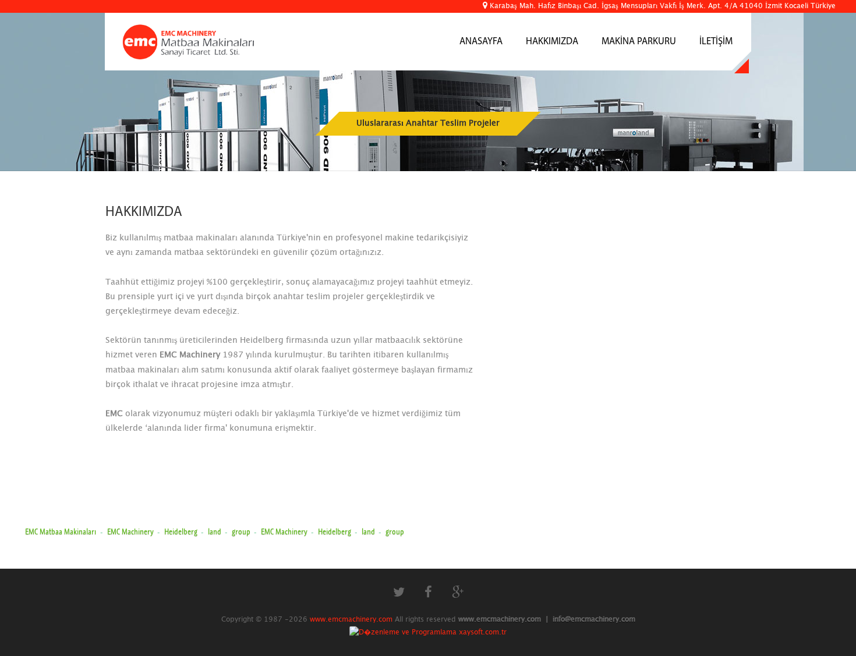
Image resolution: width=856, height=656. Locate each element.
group (242, 531)
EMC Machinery (131, 531)
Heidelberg (181, 531)
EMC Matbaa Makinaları (60, 531)
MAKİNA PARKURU (639, 42)
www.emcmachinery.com (351, 619)
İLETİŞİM (716, 42)
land (215, 531)
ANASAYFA (481, 42)
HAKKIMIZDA (552, 42)
